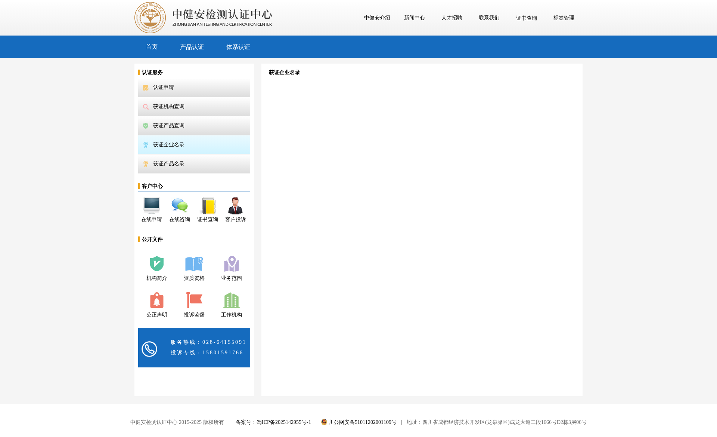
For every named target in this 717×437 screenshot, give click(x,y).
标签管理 (563, 18)
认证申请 (163, 87)
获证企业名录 (168, 144)
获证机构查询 (168, 106)
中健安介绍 (377, 18)
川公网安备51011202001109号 (362, 422)
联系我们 (489, 18)
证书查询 (526, 18)
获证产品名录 (168, 163)
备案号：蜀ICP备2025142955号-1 (273, 422)
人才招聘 (451, 18)
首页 (152, 46)
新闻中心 (414, 18)
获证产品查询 (168, 125)
